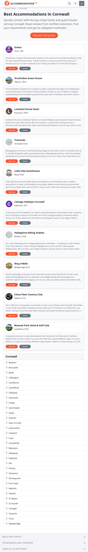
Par (10, 463)
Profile (25, 68)
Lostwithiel (13, 443)
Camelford (13, 387)
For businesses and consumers (17, 543)
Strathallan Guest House (28, 78)
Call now (11, 68)
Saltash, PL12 (20, 298)
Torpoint (12, 513)
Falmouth (13, 397)
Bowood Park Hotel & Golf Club (31, 325)
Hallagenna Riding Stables (29, 232)
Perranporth (14, 478)
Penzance (13, 473)
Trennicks (19, 140)
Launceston (14, 428)
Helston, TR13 (20, 82)
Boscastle (13, 367)
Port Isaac (13, 483)
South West (10, 8)
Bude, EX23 (19, 174)
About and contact (12, 537)
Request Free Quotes (44, 35)
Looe (10, 438)
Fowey (11, 402)
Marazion (13, 448)
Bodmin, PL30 (20, 236)
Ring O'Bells (21, 263)
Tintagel (12, 508)
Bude (11, 372)
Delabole (12, 392)
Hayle (11, 412)
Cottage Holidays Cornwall (29, 201)
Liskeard (12, 433)
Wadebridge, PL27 (22, 267)
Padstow (12, 458)
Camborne (13, 382)
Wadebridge (14, 523)
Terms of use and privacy (14, 549)
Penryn (11, 468)
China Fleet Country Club (28, 294)
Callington (13, 377)
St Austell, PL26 (20, 143)
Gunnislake (14, 407)
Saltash (12, 493)
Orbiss (18, 47)
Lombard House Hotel (26, 109)
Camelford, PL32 (21, 329)
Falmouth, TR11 (21, 205)
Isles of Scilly (14, 423)
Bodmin (12, 362)
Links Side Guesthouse (27, 170)
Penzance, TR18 (21, 113)
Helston (12, 418)
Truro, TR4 (18, 51)
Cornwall (23, 8)
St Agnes (12, 498)
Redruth (12, 488)
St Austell (13, 503)
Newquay (13, 453)
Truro (11, 518)
